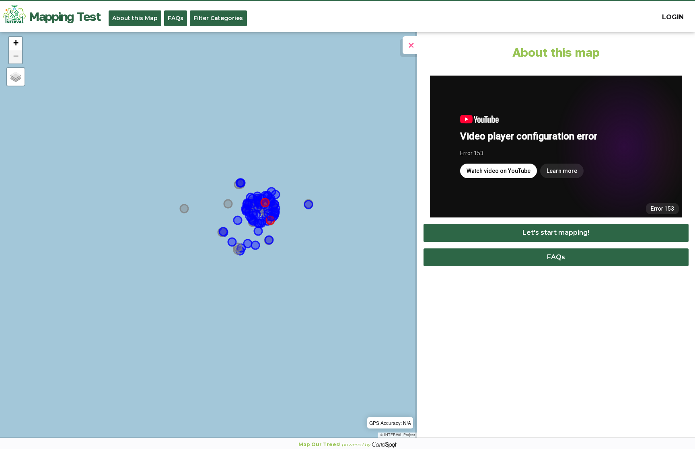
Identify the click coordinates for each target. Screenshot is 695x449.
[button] (15, 43)
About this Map (135, 18)
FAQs (175, 18)
